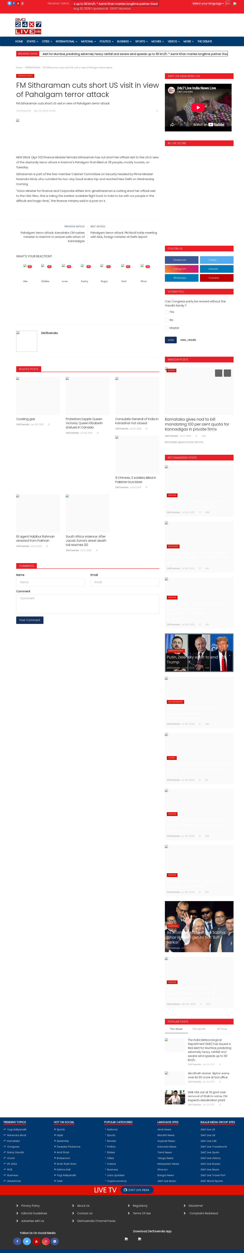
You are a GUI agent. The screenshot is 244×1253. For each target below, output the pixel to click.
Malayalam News (168, 1164)
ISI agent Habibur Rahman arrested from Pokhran (35, 538)
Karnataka (13, 1141)
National (112, 1129)
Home (19, 67)
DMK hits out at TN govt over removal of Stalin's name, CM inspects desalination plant (207, 1096)
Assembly (63, 1141)
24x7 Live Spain (210, 1152)
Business (12, 1175)
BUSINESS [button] (123, 41)
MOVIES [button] (157, 41)
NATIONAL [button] (87, 41)
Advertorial (14, 1181)
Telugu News (165, 1158)
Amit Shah (63, 1152)
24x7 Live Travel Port (213, 1175)
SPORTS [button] (140, 41)
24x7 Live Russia (210, 1164)
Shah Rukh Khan (66, 1164)
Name (20, 575)
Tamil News (164, 1152)
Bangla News (165, 1175)
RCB (9, 1169)
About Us (84, 1206)
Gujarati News (166, 1141)
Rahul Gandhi (15, 1152)
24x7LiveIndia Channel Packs (96, 1221)
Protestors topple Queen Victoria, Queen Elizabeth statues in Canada (84, 423)
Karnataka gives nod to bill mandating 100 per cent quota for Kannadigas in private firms (197, 424)
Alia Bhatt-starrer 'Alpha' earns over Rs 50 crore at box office (208, 1075)
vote (171, 340)
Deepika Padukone (68, 1146)
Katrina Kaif (64, 1169)
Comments (26, 566)
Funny (84, 281)
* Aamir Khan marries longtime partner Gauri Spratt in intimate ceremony (129, 4)
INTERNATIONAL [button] (65, 41)
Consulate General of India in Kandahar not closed (137, 421)
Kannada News (166, 1146)
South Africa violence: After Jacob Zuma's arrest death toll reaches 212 (86, 540)
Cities (46, 41)
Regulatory (142, 1206)
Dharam (162, 1169)
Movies (111, 1141)
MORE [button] (188, 41)
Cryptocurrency (117, 1181)
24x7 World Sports (212, 1181)
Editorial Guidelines (34, 1213)
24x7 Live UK (208, 1135)
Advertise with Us (32, 1221)
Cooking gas (25, 419)
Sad (123, 281)
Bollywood (63, 1158)
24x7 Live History (211, 1158)
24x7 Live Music (166, 1181)
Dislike (45, 281)
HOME (19, 41)
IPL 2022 (12, 1164)
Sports (61, 1129)
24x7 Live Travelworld (214, 1146)
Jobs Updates (115, 1175)
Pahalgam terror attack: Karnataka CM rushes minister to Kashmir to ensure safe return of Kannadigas (53, 237)
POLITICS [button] (106, 41)
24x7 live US (208, 1129)
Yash (60, 1181)
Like (25, 281)
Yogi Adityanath (16, 1129)
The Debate (204, 41)
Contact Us (86, 1213)
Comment (23, 591)
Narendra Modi (16, 1135)
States (31, 41)
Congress (13, 1146)
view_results (188, 340)
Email (94, 575)
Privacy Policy (30, 1206)
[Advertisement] (87, 134)
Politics (111, 1146)
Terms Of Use (142, 1213)
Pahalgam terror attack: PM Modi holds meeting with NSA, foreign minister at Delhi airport (124, 235)
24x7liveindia (49, 333)
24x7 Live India (138, 1190)
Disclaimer (197, 1206)
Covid (10, 1158)
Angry (104, 281)
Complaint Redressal (204, 1213)
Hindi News (164, 1129)
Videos (173, 41)
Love (65, 281)
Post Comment (29, 620)
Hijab (60, 1135)
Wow (144, 281)
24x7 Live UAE (209, 1141)
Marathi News (165, 1135)
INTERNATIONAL (32, 67)
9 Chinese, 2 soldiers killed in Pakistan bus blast (135, 480)
